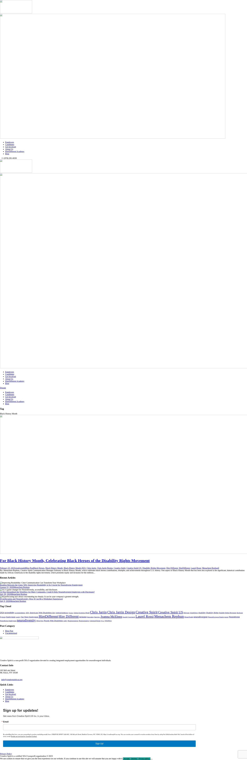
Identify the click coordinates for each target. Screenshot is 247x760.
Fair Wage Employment (29, 617)
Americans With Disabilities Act (42, 613)
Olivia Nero (39, 621)
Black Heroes (38, 568)
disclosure (240, 613)
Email (5, 722)
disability (202, 613)
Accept (126, 759)
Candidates (9, 144)
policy (65, 621)
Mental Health (188, 617)
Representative (84, 621)
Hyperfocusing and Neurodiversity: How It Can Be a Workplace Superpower (31, 599)
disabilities (194, 613)
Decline (134, 759)
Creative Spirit (119, 568)
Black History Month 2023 (75, 568)
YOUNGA (108, 621)
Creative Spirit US (133, 568)
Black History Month (54, 568)
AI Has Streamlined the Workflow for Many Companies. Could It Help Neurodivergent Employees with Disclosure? (47, 592)
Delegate (186, 613)
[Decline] (151, 759)
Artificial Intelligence (62, 613)
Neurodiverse (234, 617)
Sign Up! (99, 744)
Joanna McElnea (111, 616)
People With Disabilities (53, 621)
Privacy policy (144, 759)
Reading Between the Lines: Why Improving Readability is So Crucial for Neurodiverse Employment (41, 585)
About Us (9, 149)
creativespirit (20, 568)
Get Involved (10, 147)
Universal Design (95, 621)
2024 (2, 613)
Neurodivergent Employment (218, 617)
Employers (9, 142)
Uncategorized (11, 633)
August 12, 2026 (7, 587)
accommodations (20, 613)
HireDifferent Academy (14, 151)
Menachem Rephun (210, 568)
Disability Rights (212, 613)
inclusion (83, 617)
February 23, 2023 (7, 568)
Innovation (90, 617)
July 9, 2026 (5, 601)
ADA (27, 613)
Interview (97, 617)
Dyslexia (2, 617)
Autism (71, 613)
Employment (10, 617)
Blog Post (29, 568)
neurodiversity (26, 620)
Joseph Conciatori (128, 617)
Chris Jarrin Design (105, 568)
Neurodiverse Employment (8, 621)
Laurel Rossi (196, 568)
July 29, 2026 (5, 594)
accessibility (9, 613)
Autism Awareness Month (82, 613)
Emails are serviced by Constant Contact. (24, 736)
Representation (73, 621)
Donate (3, 388)
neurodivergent (200, 617)
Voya (102, 621)
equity (18, 617)
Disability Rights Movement (153, 568)
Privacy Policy (6, 754)
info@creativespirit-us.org (11, 680)
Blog (7, 154)
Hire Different (172, 568)
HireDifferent (184, 568)
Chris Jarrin (91, 568)
